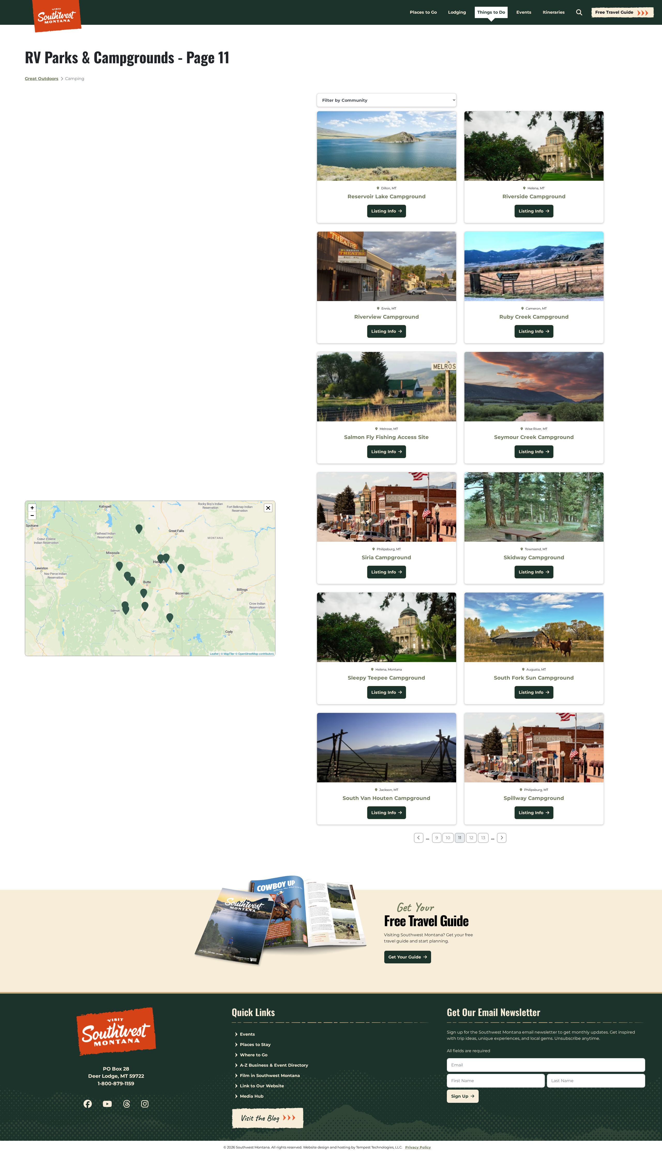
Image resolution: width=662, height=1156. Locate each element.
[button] (268, 508)
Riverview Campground (386, 317)
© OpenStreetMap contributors (254, 653)
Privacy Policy (418, 1147)
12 (471, 837)
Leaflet (214, 653)
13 (483, 837)
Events (523, 12)
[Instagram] (144, 1106)
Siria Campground (386, 557)
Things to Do (491, 12)
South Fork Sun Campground (534, 678)
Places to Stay (255, 1044)
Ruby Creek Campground (534, 317)
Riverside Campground (534, 196)
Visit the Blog (259, 1118)
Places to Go (423, 12)
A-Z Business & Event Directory (274, 1065)
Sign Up (460, 1096)
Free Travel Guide (614, 12)
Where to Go (253, 1054)
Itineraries (554, 12)
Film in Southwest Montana (270, 1075)
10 (448, 837)
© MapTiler (228, 653)
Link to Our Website (262, 1085)
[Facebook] (88, 1106)
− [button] (32, 515)
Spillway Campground (534, 798)
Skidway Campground (534, 557)
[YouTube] (107, 1106)
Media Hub (252, 1096)
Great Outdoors (41, 78)
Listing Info (384, 211)
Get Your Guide (405, 957)
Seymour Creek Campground (534, 437)
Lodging (457, 12)
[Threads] (126, 1106)
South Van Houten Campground (386, 798)
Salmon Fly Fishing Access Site (386, 437)
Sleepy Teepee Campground (386, 678)
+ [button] (32, 508)
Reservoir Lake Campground (387, 196)
